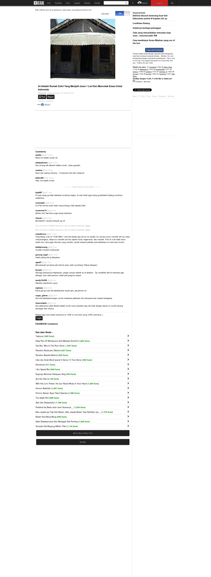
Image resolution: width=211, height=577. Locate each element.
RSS (143, 96)
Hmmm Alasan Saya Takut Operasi (58, 393)
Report (51, 97)
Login (39, 318)
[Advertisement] (56, 129)
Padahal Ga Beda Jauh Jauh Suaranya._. (61, 407)
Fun (43, 97)
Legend (77, 3)
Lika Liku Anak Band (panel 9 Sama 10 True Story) (64, 359)
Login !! (159, 3)
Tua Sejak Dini (47, 397)
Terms (148, 96)
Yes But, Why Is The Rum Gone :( (56, 345)
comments (45, 101)
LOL (49, 3)
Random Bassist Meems (52, 355)
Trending (58, 3)
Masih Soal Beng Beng (51, 416)
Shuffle (97, 3)
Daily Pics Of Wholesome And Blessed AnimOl (63, 340)
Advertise (171, 96)
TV (139, 96)
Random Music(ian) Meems (53, 350)
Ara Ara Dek (47, 378)
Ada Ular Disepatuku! (51, 402)
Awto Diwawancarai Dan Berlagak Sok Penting (63, 421)
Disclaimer (163, 96)
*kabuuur (45, 336)
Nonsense (45, 364)
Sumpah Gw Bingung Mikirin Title (57, 426)
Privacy (155, 96)
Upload (144, 3)
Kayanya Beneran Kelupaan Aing (56, 374)
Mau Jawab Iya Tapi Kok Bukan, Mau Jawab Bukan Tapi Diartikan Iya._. (74, 412)
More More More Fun (83, 433)
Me (172, 3)
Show (87, 225)
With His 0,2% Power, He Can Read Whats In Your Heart (67, 383)
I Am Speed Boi (48, 369)
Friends (87, 3)
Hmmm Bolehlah (49, 388)
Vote (67, 3)
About (135, 96)
